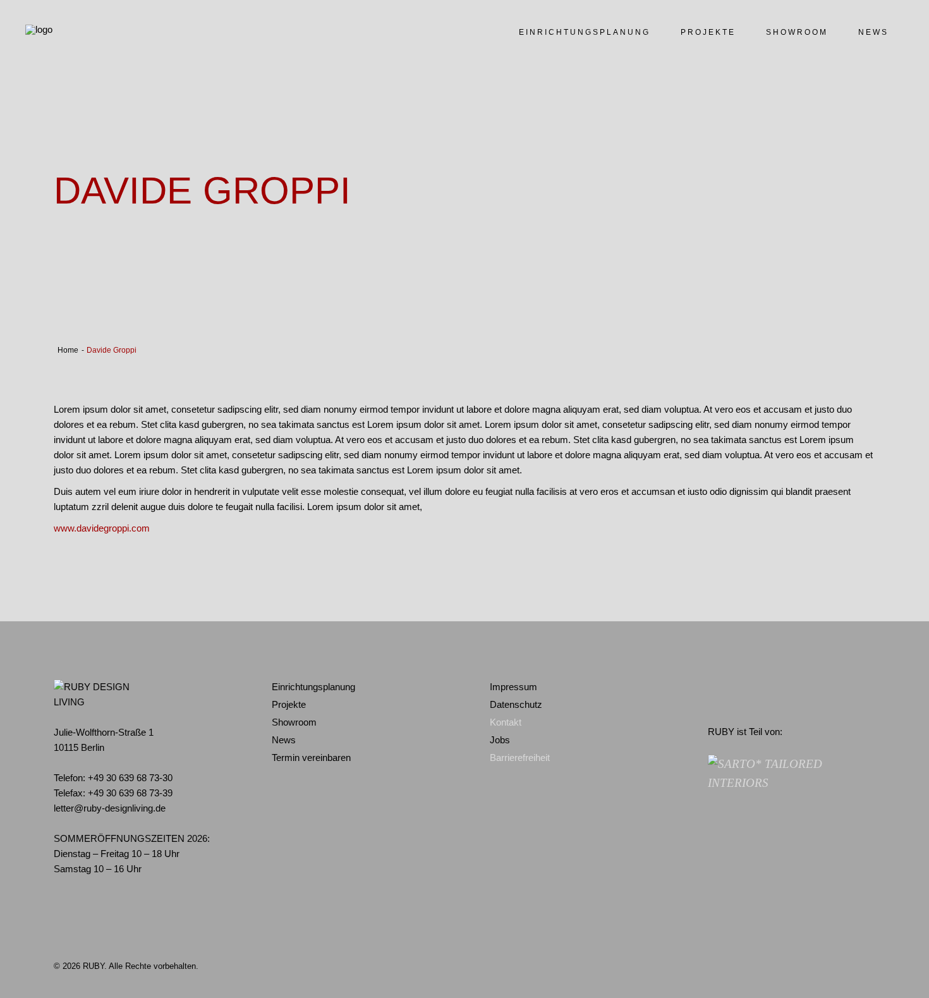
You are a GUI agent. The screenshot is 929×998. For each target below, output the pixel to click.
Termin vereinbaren (311, 757)
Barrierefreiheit (520, 757)
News (284, 739)
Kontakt (505, 722)
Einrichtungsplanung (313, 686)
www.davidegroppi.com (102, 528)
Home (68, 350)
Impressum (513, 686)
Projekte (289, 704)
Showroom (294, 722)
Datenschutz (516, 704)
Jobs (500, 739)
